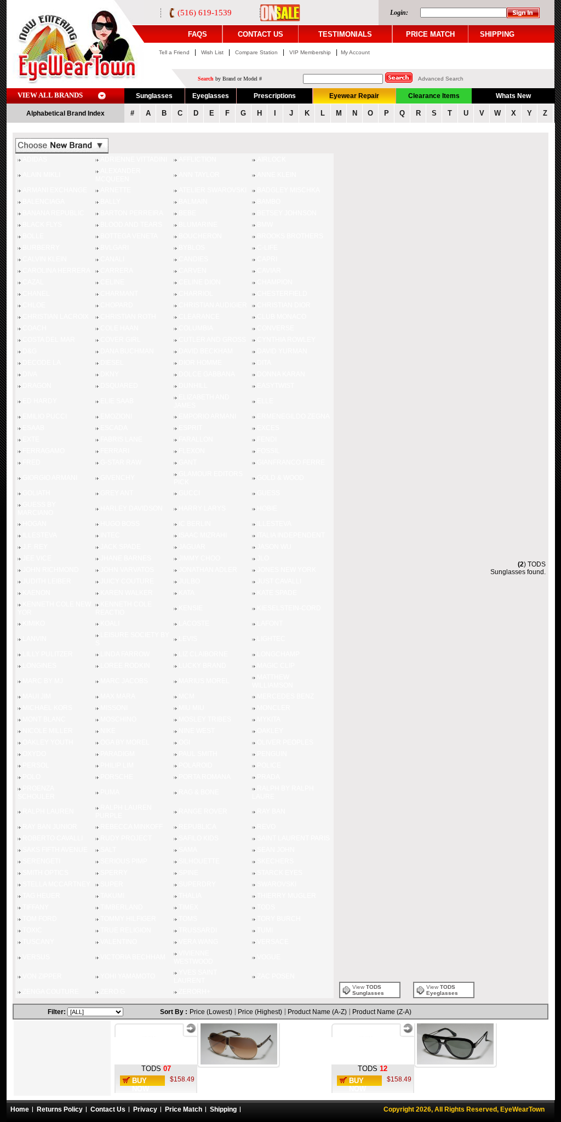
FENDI (267, 439)
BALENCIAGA (43, 201)
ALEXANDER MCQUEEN (118, 175)
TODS (266, 907)
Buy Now (140, 1085)
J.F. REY (35, 547)
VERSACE (273, 942)
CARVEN (193, 270)
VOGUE (268, 957)
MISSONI (114, 708)
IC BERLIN (195, 524)
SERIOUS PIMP (123, 861)
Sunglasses (154, 96)
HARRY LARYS (202, 508)
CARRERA (116, 270)
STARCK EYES (279, 873)
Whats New (513, 96)
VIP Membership (310, 52)
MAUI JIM (36, 696)
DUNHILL (193, 386)
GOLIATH (36, 493)
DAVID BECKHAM (206, 351)
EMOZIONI (116, 416)
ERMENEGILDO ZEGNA (293, 416)
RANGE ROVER (203, 811)
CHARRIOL (196, 293)
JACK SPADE (120, 547)
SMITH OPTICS (45, 873)
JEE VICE (36, 558)
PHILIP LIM (117, 765)
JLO (263, 558)
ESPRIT (190, 428)
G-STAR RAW (120, 462)
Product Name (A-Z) (317, 1012)
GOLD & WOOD (280, 478)
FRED (31, 462)
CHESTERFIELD (282, 293)
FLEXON (192, 451)
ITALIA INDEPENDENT (291, 535)
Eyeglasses (210, 96)
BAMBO (268, 201)
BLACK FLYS (42, 224)
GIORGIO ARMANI (49, 478)
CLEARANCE (199, 316)
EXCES (268, 428)
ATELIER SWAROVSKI (213, 190)
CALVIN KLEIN (44, 259)
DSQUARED (119, 386)
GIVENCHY (117, 478)
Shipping (223, 1109)
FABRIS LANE (121, 439)
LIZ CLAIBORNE (203, 654)
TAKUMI (112, 896)
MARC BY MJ (42, 681)
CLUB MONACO (281, 316)
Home (19, 1109)
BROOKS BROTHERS (290, 236)
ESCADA (114, 428)
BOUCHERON (200, 236)
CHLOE (33, 305)
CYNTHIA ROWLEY (286, 340)
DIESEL (112, 363)
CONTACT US (260, 34)
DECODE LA (41, 363)
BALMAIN (193, 201)
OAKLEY (270, 731)
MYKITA (268, 719)
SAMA (188, 850)
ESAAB (33, 428)
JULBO (189, 581)
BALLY (110, 201)
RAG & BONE (199, 792)
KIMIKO (33, 623)
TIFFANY (35, 907)
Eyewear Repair (354, 96)
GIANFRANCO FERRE (291, 462)
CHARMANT (119, 293)
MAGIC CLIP (276, 665)
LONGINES (39, 665)
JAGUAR (192, 547)
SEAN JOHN (276, 850)
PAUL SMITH (198, 754)
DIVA (29, 374)
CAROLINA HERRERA (56, 270)
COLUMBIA (196, 328)
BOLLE (33, 236)
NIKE (108, 731)
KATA (186, 593)
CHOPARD (116, 305)
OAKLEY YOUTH (47, 742)
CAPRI (267, 259)
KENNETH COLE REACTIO (123, 608)
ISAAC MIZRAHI (203, 535)
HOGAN (34, 524)
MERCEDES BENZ (285, 696)
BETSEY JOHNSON (287, 213)
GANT (188, 462)
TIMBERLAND (121, 907)
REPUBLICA (197, 827)
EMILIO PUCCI (44, 416)
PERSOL (35, 765)
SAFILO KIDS (199, 838)
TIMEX (188, 907)
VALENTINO (118, 942)
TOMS (188, 919)
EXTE (30, 439)
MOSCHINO (118, 719)
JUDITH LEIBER (46, 581)
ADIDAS (34, 159)
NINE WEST (197, 731)
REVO (266, 827)
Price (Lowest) (211, 1012)
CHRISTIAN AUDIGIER (213, 305)
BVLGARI (114, 247)
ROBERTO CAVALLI (52, 838)
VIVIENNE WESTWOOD (193, 957)
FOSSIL (268, 451)
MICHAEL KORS (47, 708)
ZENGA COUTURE (50, 991)
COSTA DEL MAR (48, 340)
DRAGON (36, 386)
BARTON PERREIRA (131, 213)
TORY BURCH (279, 919)
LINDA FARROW (125, 654)
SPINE (188, 873)
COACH (34, 328)
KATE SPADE (277, 593)
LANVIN (34, 639)
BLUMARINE (198, 224)
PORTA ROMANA (205, 777)
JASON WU (274, 547)
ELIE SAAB (117, 401)
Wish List (213, 52)
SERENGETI (41, 861)
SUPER (111, 884)
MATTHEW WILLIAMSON (272, 681)
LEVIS (188, 639)
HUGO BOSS (120, 524)
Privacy (145, 1109)
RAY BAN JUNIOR (49, 827)
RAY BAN (271, 811)
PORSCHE (116, 777)
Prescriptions (275, 96)
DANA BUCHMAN (127, 351)
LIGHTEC (271, 639)
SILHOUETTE (199, 861)
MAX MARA (117, 696)
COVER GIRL (120, 340)
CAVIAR (269, 270)
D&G (29, 351)
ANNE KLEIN (276, 175)
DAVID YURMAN (282, 351)
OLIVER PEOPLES (285, 742)
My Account (355, 52)
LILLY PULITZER (47, 654)
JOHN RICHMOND (50, 570)
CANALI (112, 259)
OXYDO (34, 754)
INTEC (110, 535)
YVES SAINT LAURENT (195, 976)
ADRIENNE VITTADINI (133, 159)
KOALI (109, 623)
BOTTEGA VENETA (129, 236)
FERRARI (114, 451)
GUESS (268, 493)
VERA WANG (198, 942)
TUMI (265, 930)
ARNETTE (115, 190)
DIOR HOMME (200, 363)
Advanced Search (440, 79)
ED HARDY (39, 401)
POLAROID (196, 765)
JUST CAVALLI (279, 581)
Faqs (197, 34)
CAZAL (33, 282)
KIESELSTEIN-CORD (289, 608)
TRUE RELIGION (125, 930)
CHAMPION (275, 282)
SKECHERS (275, 861)
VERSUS (36, 957)
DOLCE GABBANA (207, 374)
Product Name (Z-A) (381, 1012)
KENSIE (191, 608)
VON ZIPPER (42, 976)
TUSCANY (38, 942)
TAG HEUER (41, 896)
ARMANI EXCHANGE (54, 190)
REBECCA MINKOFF (131, 827)
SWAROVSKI (276, 884)
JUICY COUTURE (127, 581)
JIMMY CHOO (199, 558)
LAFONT (270, 623)
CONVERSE (275, 328)
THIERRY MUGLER (286, 896)
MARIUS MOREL (204, 681)
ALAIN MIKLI (41, 175)
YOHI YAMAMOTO (127, 976)
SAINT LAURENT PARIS (293, 838)
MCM (186, 696)
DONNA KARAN (281, 374)
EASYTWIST (275, 386)
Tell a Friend (174, 52)
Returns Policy (60, 1109)
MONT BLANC (44, 719)
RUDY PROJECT (126, 838)
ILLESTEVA (274, 524)
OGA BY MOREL (125, 742)
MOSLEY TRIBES (205, 719)
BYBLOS (192, 247)
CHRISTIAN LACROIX (55, 316)
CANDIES (193, 259)
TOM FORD (39, 919)
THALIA (190, 896)
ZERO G (112, 991)
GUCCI (189, 493)
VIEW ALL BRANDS (50, 95)
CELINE (112, 282)
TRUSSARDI (198, 930)
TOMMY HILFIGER (128, 919)
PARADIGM (117, 754)
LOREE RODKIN (125, 665)
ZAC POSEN (276, 976)
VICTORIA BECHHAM (132, 957)
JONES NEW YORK (286, 570)
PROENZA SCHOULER (36, 792)
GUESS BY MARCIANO (37, 509)
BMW (265, 224)
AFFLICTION (197, 159)
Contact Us (107, 1109)
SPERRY (114, 873)
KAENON (36, 593)
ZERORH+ (194, 991)
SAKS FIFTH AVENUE (55, 850)
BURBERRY (41, 247)
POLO (31, 777)
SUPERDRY (197, 884)
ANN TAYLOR (199, 175)
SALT (108, 850)
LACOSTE (194, 623)
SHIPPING (497, 34)
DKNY (109, 374)
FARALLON (196, 439)
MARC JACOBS (124, 681)
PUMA (109, 792)
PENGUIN (272, 754)
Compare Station (257, 52)
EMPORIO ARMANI (207, 416)
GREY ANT (116, 493)
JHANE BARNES (125, 558)
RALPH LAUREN (48, 811)
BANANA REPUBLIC (53, 213)
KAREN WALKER (126, 593)
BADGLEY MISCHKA (288, 190)
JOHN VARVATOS (127, 570)
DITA (264, 363)
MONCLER (273, 708)
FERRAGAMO (43, 451)
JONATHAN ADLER (208, 570)
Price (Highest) (260, 1012)
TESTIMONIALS (345, 34)
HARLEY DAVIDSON (131, 508)
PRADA (268, 777)
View (368, 990)
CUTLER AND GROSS (212, 340)
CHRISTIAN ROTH (128, 316)
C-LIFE (267, 247)
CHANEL (36, 293)
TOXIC (32, 930)
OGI (184, 742)
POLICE (269, 765)
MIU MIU (191, 708)
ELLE (265, 401)
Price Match (183, 1109)
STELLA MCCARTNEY (56, 884)
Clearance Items (434, 96)
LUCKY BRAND (202, 665)
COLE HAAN (119, 328)
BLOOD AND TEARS (131, 224)
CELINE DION (200, 282)
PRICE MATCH (430, 34)
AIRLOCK (271, 159)
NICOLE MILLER (47, 731)
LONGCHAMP (278, 654)
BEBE (187, 213)
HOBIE (267, 508)
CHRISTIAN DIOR (284, 305)
